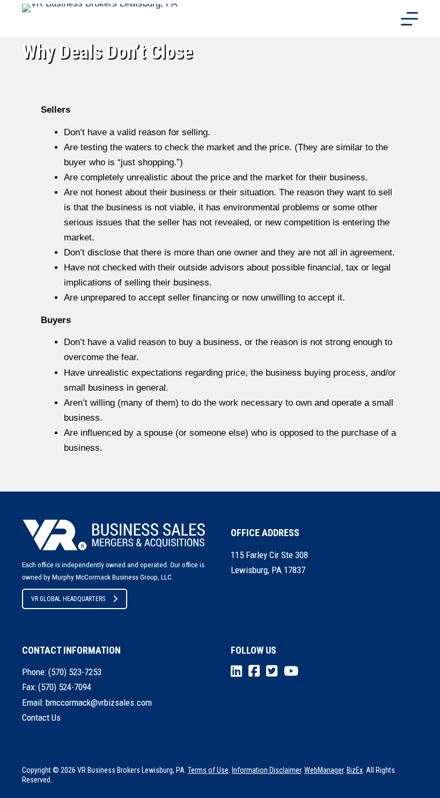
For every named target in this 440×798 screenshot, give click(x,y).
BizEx (355, 770)
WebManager (323, 770)
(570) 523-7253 (74, 672)
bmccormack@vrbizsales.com (99, 702)
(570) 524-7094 (64, 687)
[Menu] (409, 18)
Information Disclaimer (266, 770)
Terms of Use (208, 770)
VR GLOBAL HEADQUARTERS (68, 599)
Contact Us (41, 717)
